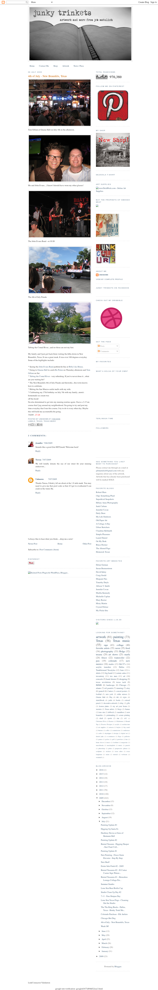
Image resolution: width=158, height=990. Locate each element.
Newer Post (32, 543)
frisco (104, 657)
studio (111, 664)
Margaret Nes (101, 578)
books (118, 700)
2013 (101, 781)
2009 (101, 798)
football (99, 694)
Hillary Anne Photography (107, 502)
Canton (110, 691)
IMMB (99, 685)
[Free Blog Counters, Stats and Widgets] (97, 623)
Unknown (39, 479)
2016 (101, 769)
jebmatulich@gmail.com (106, 470)
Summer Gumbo (107, 884)
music (120, 745)
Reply (38, 451)
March (105, 943)
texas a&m (119, 751)
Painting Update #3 (109, 824)
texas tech (121, 682)
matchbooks (100, 745)
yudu (110, 700)
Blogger (117, 966)
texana (99, 654)
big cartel (127, 727)
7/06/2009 (48, 443)
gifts (128, 703)
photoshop (101, 748)
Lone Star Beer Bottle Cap (112, 888)
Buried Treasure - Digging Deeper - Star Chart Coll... (115, 845)
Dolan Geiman (102, 564)
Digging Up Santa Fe (109, 828)
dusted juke (100, 736)
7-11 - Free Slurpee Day (111, 896)
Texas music (50, 421)
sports (110, 718)
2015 (101, 773)
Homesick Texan (103, 551)
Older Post (87, 543)
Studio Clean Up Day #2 (111, 892)
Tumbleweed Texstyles (105, 670)
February (106, 947)
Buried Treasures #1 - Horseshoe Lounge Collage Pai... (114, 878)
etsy (128, 688)
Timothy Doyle (102, 582)
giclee (107, 739)
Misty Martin (101, 603)
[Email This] (29, 424)
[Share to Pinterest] (41, 424)
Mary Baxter (101, 600)
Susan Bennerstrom (104, 568)
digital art (124, 733)
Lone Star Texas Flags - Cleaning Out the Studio (114, 902)
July (104, 821)
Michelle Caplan (103, 596)
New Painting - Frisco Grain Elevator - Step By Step (112, 856)
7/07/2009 (46, 459)
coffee (108, 730)
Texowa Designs (106, 724)
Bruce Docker (101, 544)
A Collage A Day (103, 523)
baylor (118, 727)
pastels (127, 745)
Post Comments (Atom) (49, 549)
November (106, 805)
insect (108, 742)
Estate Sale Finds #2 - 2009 (112, 866)
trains (107, 754)
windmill (99, 757)
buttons (100, 730)
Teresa (38, 459)
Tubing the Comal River (40, 376)
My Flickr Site (102, 610)
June (104, 931)
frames (127, 709)
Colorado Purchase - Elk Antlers (114, 914)
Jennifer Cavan (102, 509)
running (119, 688)
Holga (122, 651)
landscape (110, 685)
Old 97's (122, 664)
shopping (123, 679)
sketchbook (100, 700)
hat (127, 739)
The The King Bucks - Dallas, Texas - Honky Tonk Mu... (113, 909)
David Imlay (101, 571)
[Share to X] (35, 424)
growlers (120, 739)
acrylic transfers (103, 667)
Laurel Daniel (101, 537)
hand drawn (111, 679)
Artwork (65, 65)
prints (110, 748)
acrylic (117, 724)
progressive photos (121, 748)
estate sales (121, 673)
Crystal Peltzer (102, 606)
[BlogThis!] (32, 424)
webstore (124, 754)
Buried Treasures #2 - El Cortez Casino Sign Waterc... (114, 872)
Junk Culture (101, 506)
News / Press (79, 65)
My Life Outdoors (103, 516)
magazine (124, 742)
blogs (120, 709)
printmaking (110, 715)
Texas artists (109, 709)
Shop (55, 65)
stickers (108, 751)
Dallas (121, 667)
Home (32, 65)
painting (118, 637)
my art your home (120, 706)
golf (113, 739)
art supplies (102, 727)
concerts (99, 679)
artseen (111, 727)
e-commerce (111, 736)
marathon (120, 712)
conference (126, 730)
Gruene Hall (42, 369)
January (105, 951)
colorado (112, 660)
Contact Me (44, 65)
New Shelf (105, 862)
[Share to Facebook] (38, 424)
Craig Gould (101, 575)
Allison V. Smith (103, 586)
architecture (126, 724)
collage (120, 644)
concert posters (121, 691)
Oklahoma (119, 721)
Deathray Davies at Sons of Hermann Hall (112, 834)
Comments (104, 351)
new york (109, 694)
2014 (101, 777)
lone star (102, 712)
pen (98, 660)
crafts (100, 733)
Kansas (111, 721)
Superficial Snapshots (105, 499)
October (105, 809)
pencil (101, 691)
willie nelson (122, 694)
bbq (110, 697)
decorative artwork (110, 703)
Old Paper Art (101, 520)
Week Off (105, 926)
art (124, 676)
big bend (108, 673)
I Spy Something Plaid (105, 495)
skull (101, 718)
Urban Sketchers (103, 527)
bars (122, 670)
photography (107, 651)
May (104, 935)
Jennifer (39, 442)
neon (117, 648)
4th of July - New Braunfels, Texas (47, 76)
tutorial (115, 754)
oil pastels (108, 688)
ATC (125, 718)
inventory (100, 676)
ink (117, 697)
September (106, 813)
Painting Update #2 (109, 840)
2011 (101, 789)
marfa (127, 654)
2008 (101, 956)
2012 (101, 785)
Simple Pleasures (103, 534)
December (106, 801)
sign (106, 644)
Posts (102, 346)
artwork (101, 637)
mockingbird (111, 745)
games (100, 739)
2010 (101, 793)
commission (116, 730)
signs (125, 697)
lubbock (111, 712)
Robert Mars (101, 492)
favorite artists (103, 648)
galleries (127, 736)
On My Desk (101, 541)
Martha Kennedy (103, 592)
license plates (104, 706)
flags (119, 736)
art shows (113, 654)
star (118, 718)
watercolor (119, 657)
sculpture (99, 751)
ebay (121, 703)
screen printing (124, 715)
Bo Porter (59, 369)
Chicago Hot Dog (108, 918)
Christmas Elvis (101, 721)
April (104, 939)
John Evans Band (46, 366)
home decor (100, 742)
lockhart (115, 742)
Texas (39, 421)
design (116, 733)
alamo (98, 688)
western (99, 709)
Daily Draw (100, 513)
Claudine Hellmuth (104, 530)
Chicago (122, 685)
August (105, 817)
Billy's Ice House (76, 366)
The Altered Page (103, 548)
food (128, 648)
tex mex (113, 676)
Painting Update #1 (109, 851)
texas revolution (103, 682)
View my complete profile (109, 279)
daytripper (108, 733)
